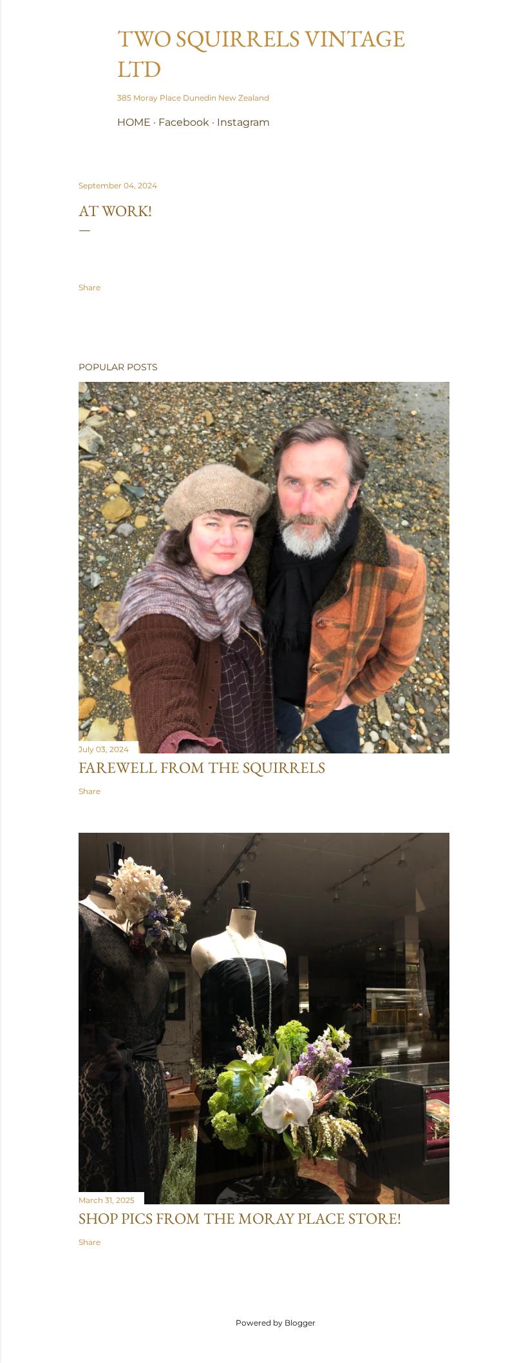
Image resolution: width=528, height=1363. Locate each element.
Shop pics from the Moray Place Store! (240, 1218)
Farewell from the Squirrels (202, 767)
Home (134, 122)
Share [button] (89, 287)
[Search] (441, 35)
